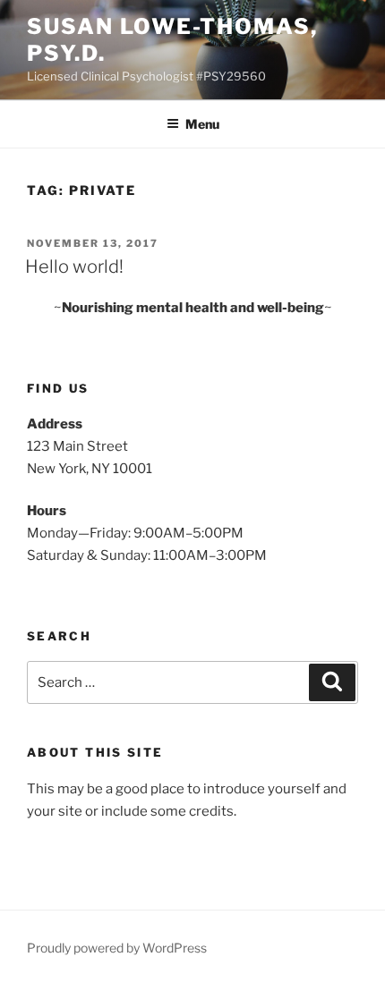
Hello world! (74, 266)
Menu (202, 123)
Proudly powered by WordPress (117, 947)
